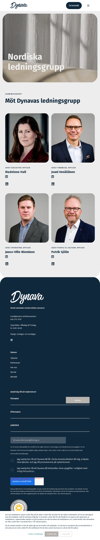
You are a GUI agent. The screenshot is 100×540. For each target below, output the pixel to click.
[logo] (27, 297)
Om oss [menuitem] (13, 367)
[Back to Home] (18, 5)
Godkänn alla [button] (51, 534)
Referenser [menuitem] (15, 363)
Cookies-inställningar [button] (35, 534)
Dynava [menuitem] (13, 352)
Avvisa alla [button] (66, 534)
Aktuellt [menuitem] (13, 377)
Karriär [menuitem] (13, 372)
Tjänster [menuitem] (14, 358)
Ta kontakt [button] (74, 5)
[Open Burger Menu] (88, 5)
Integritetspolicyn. (26, 471)
